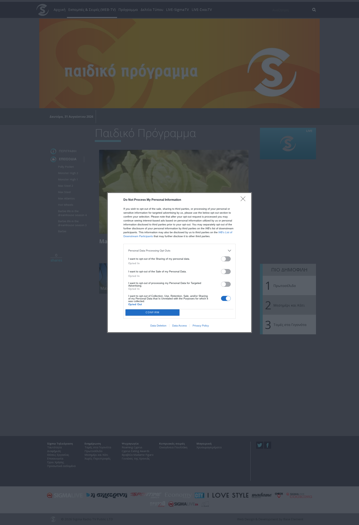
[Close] (244, 200)
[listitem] (179, 251)
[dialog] (179, 262)
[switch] (226, 258)
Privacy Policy (201, 325)
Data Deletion (158, 325)
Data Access (179, 325)
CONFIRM (152, 312)
